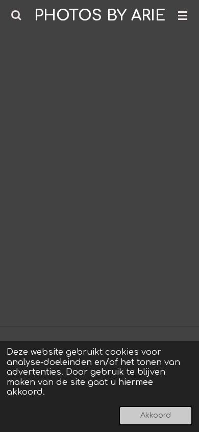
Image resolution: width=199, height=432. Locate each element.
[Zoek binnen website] (16, 15)
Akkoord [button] (155, 415)
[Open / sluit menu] (182, 15)
